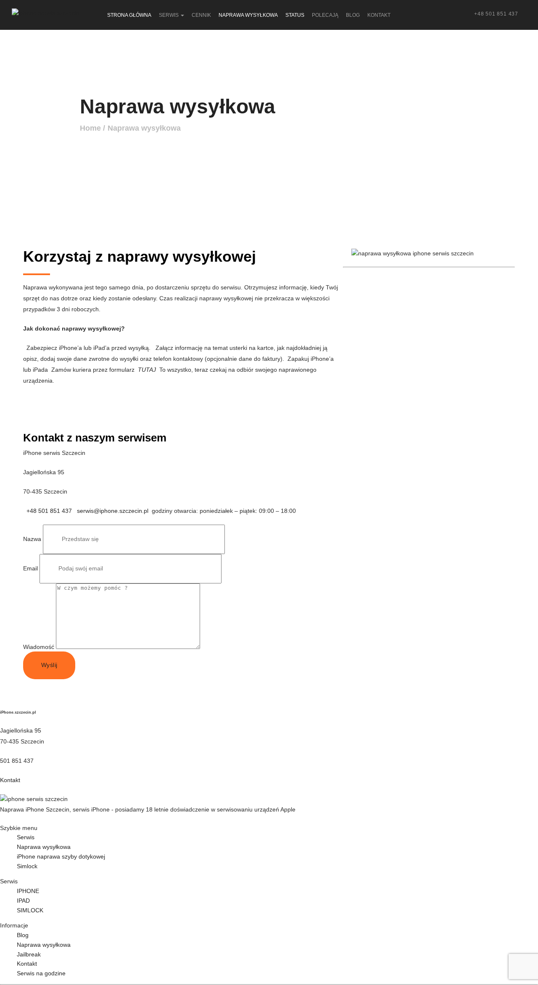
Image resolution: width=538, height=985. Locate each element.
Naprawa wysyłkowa (144, 128)
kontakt (378, 15)
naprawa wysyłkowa (248, 15)
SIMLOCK (30, 910)
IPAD (23, 900)
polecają (325, 15)
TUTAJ (147, 369)
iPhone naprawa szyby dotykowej (61, 856)
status (294, 15)
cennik (201, 15)
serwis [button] (169, 15)
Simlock (27, 866)
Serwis (25, 837)
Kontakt (10, 780)
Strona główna (129, 15)
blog (353, 15)
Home (90, 128)
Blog (23, 935)
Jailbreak (29, 954)
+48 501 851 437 (496, 14)
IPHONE (28, 891)
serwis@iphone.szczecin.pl (112, 510)
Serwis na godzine (41, 973)
